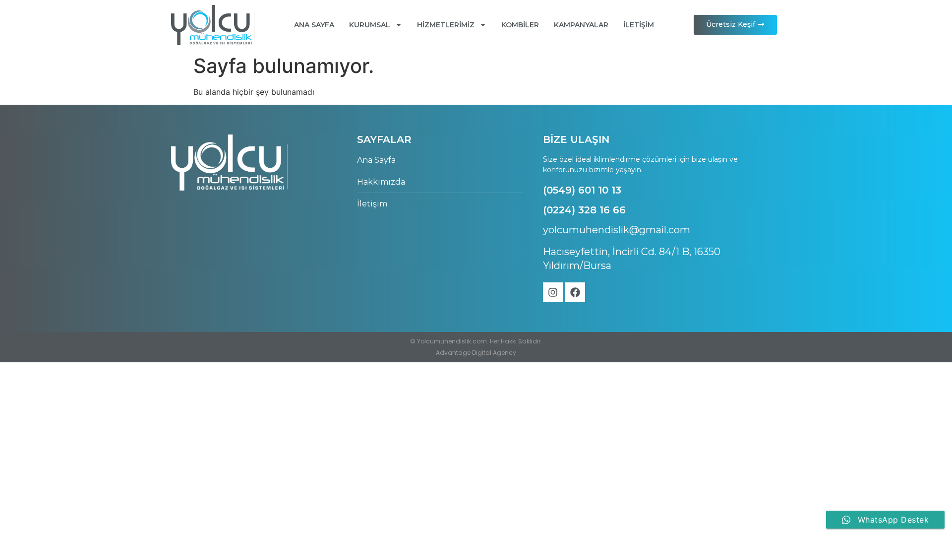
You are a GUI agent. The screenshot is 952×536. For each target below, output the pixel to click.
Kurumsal (369, 24)
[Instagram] (553, 292)
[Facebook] (575, 292)
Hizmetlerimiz (446, 24)
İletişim (638, 24)
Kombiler (520, 24)
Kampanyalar (581, 24)
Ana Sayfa (314, 24)
